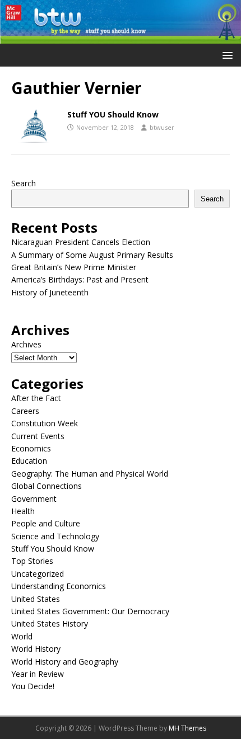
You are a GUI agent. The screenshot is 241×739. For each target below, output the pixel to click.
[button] (225, 54)
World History (36, 648)
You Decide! (32, 686)
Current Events (37, 436)
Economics (31, 448)
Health (23, 511)
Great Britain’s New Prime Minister (73, 267)
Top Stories (32, 561)
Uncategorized (37, 573)
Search (23, 183)
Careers (25, 411)
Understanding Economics (58, 586)
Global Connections (46, 486)
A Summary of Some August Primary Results (92, 255)
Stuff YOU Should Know (113, 114)
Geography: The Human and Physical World (89, 473)
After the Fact (36, 398)
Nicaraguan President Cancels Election (80, 242)
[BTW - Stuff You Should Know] (120, 37)
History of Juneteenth (50, 292)
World (22, 636)
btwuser (162, 127)
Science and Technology (55, 536)
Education (29, 460)
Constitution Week (44, 423)
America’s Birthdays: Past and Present (80, 279)
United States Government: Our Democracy (90, 611)
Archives (26, 344)
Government (34, 498)
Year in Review (37, 674)
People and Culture (45, 523)
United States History (49, 623)
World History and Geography (64, 661)
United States (35, 599)
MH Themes (187, 728)
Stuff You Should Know (52, 548)
